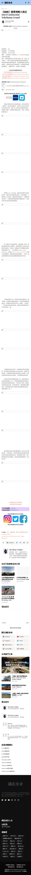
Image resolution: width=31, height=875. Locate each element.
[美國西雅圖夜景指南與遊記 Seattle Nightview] (6, 687)
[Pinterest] (20, 542)
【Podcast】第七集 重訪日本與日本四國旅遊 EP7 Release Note (8, 598)
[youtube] (9, 800)
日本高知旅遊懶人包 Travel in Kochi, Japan (23, 578)
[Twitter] (16, 542)
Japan (22, 536)
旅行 (19, 841)
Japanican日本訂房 (6, 762)
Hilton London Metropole (19, 252)
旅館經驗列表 (14, 510)
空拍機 (19, 856)
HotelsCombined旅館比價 (8, 771)
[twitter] (5, 800)
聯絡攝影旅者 (20, 867)
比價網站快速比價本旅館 (15, 502)
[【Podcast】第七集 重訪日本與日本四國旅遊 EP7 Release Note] (8, 590)
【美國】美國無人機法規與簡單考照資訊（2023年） (20, 694)
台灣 (5, 841)
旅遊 (12, 841)
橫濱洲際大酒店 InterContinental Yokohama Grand (15, 78)
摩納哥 (12, 854)
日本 (6, 8)
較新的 (4, 623)
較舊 (27, 623)
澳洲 (12, 843)
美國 (5, 836)
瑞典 (13, 856)
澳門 (20, 851)
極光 (13, 851)
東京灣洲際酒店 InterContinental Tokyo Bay (15, 72)
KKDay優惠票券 (5, 751)
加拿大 (5, 846)
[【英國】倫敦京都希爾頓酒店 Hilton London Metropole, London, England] (6, 678)
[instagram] (12, 800)
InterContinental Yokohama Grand (11, 536)
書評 (19, 854)
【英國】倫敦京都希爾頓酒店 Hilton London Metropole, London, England (19, 677)
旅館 (20, 836)
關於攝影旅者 (11, 867)
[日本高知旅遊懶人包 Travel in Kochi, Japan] (23, 571)
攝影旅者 (8, 2)
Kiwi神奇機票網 (5, 754)
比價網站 (21, 55)
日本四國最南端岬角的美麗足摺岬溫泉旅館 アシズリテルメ (8, 579)
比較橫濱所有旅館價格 (15, 504)
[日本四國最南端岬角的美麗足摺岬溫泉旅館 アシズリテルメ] (8, 571)
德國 (13, 846)
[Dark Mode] (26, 2)
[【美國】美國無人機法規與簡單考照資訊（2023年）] (6, 695)
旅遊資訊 (13, 508)
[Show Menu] (2, 2)
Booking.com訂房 (6, 759)
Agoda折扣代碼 (5, 757)
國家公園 (18, 838)
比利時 (5, 856)
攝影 (5, 848)
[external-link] (15, 800)
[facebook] (2, 800)
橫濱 (17, 532)
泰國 (21, 848)
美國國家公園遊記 (10, 865)
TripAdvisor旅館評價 (7, 765)
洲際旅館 (12, 532)
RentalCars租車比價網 (7, 768)
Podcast (6, 851)
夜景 (5, 843)
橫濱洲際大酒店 (23, 532)
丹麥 (5, 854)
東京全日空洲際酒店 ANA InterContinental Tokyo (15, 74)
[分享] (28, 21)
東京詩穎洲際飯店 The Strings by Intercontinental (15, 76)
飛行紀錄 (13, 848)
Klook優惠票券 (5, 748)
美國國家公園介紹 (21, 865)
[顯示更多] (27, 542)
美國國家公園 (7, 838)
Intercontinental (6, 534)
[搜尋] (29, 2)
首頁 (3, 8)
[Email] (24, 542)
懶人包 (20, 846)
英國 (19, 843)
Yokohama (4, 538)
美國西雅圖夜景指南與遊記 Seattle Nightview (19, 686)
